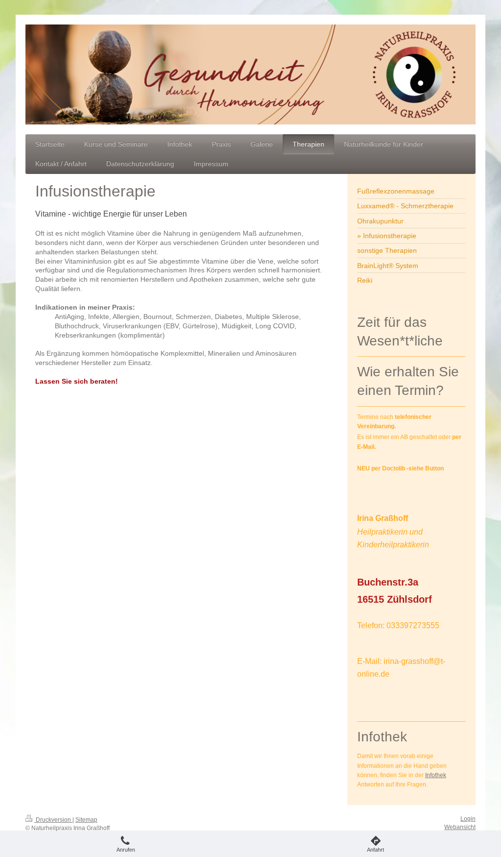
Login (468, 818)
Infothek (435, 775)
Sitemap (86, 819)
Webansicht (460, 827)
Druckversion (53, 819)
